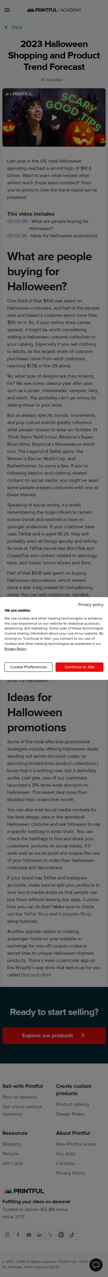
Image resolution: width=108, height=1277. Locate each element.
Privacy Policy (15, 648)
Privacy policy (91, 604)
